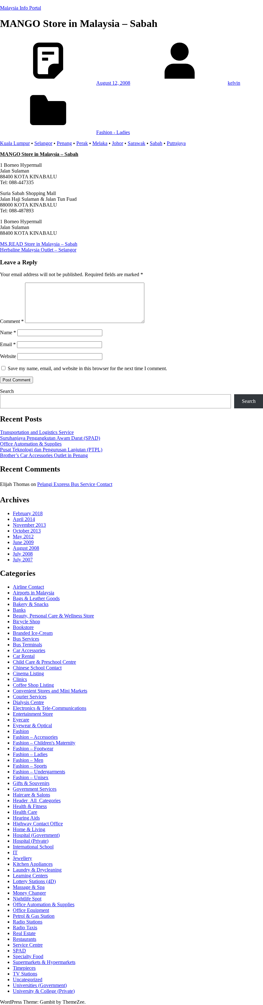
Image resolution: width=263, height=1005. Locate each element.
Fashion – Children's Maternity (44, 742)
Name (8, 332)
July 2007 (23, 559)
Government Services (34, 789)
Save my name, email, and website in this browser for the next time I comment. (87, 368)
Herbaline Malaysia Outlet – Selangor (38, 249)
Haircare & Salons (31, 794)
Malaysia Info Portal (20, 8)
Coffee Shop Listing (33, 685)
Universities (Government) (40, 985)
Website (8, 356)
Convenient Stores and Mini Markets (50, 691)
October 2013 (27, 530)
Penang (64, 143)
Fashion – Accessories (35, 737)
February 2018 (28, 513)
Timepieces (24, 968)
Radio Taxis (25, 927)
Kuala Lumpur (15, 143)
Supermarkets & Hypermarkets (44, 962)
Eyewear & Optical (32, 725)
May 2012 (23, 536)
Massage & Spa (29, 887)
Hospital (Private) (30, 841)
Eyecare (21, 719)
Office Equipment (31, 910)
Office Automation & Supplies (31, 444)
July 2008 (23, 554)
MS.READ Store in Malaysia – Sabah (38, 244)
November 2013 (29, 525)
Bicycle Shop (26, 621)
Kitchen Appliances (33, 864)
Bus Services (26, 639)
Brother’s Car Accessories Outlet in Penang (44, 455)
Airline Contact (28, 587)
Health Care (25, 812)
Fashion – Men (28, 760)
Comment (12, 321)
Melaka (99, 143)
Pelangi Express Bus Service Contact (74, 484)
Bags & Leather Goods (36, 598)
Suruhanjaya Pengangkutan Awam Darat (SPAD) (50, 438)
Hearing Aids (26, 818)
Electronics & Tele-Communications (49, 708)
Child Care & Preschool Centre (44, 662)
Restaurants (24, 939)
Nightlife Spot (27, 898)
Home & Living (29, 829)
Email (8, 344)
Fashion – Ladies (30, 754)
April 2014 (24, 519)
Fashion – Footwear (33, 748)
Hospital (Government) (36, 835)
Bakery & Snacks (30, 604)
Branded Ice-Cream (33, 633)
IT (15, 852)
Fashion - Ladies (113, 132)
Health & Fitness (30, 806)
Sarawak (136, 143)
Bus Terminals (27, 644)
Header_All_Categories (37, 800)
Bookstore (23, 627)
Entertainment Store (33, 714)
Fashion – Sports (30, 766)
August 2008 (26, 548)
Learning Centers (30, 875)
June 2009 (23, 542)
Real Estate (24, 933)
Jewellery (22, 858)
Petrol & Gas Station (34, 916)
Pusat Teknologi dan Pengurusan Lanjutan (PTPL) (51, 449)
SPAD (19, 950)
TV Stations (25, 973)
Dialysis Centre (28, 702)
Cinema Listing (28, 673)
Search (7, 391)
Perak (82, 143)
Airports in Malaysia (33, 592)
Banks (19, 610)
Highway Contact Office (38, 823)
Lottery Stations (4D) (34, 881)
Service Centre (28, 945)
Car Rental (24, 656)
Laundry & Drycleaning (37, 870)
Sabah (156, 143)
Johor (117, 143)
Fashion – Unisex (30, 777)
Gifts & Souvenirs (31, 783)
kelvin (234, 83)
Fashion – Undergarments (39, 771)
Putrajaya (176, 143)
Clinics (20, 679)
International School (33, 846)
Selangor (43, 143)
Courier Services (30, 696)
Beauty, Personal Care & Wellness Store (53, 615)
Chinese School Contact (37, 667)
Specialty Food (28, 956)
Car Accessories (29, 650)
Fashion (21, 731)
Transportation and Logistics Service (37, 432)
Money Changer (29, 893)
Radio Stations (27, 921)
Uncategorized (27, 979)
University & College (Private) (44, 991)
